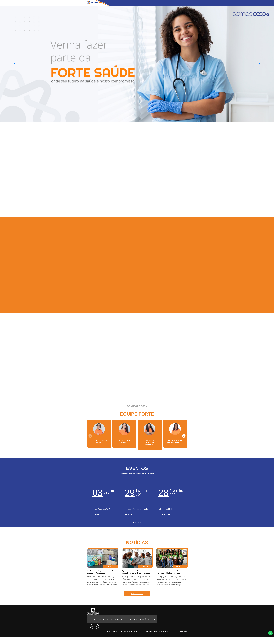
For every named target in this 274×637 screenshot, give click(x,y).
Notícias (145, 619)
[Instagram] (92, 626)
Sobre (98, 619)
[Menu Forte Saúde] (88, 5)
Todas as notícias (137, 594)
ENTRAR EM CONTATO (94, 391)
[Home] (137, 64)
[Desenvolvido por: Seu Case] (183, 631)
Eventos (123, 619)
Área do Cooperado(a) (110, 619)
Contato (152, 619)
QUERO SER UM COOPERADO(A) (72, 274)
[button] (259, 64)
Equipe (129, 619)
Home (93, 619)
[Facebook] (97, 626)
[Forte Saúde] (96, 4)
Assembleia (137, 619)
